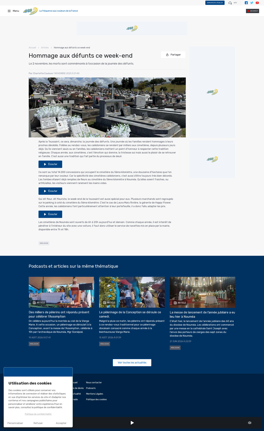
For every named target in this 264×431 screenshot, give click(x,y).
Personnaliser (15, 423)
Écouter (52, 164)
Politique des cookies (96, 399)
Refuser (38, 423)
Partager (176, 54)
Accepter (61, 423)
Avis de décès (77, 388)
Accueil (32, 47)
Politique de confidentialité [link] (38, 414)
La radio (74, 399)
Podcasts (91, 388)
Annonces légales (215, 3)
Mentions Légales (94, 394)
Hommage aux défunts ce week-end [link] (72, 47)
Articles (45, 47)
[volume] (249, 422)
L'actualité (75, 394)
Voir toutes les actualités (132, 362)
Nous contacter (94, 382)
